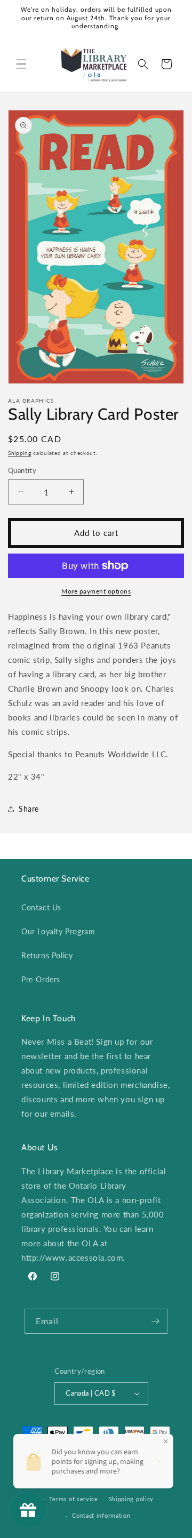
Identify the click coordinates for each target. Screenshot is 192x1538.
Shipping (19, 453)
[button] (21, 64)
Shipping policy (131, 1498)
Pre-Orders (40, 979)
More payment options (96, 591)
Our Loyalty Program (58, 931)
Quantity (22, 470)
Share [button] (29, 808)
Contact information (101, 1515)
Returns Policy (47, 955)
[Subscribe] (155, 1321)
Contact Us (41, 907)
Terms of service (73, 1498)
